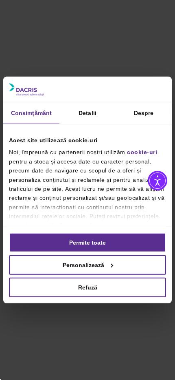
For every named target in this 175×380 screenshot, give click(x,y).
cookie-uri (142, 152)
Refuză (87, 287)
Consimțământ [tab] (31, 113)
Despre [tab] (144, 113)
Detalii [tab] (87, 113)
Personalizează (83, 265)
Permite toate (87, 242)
